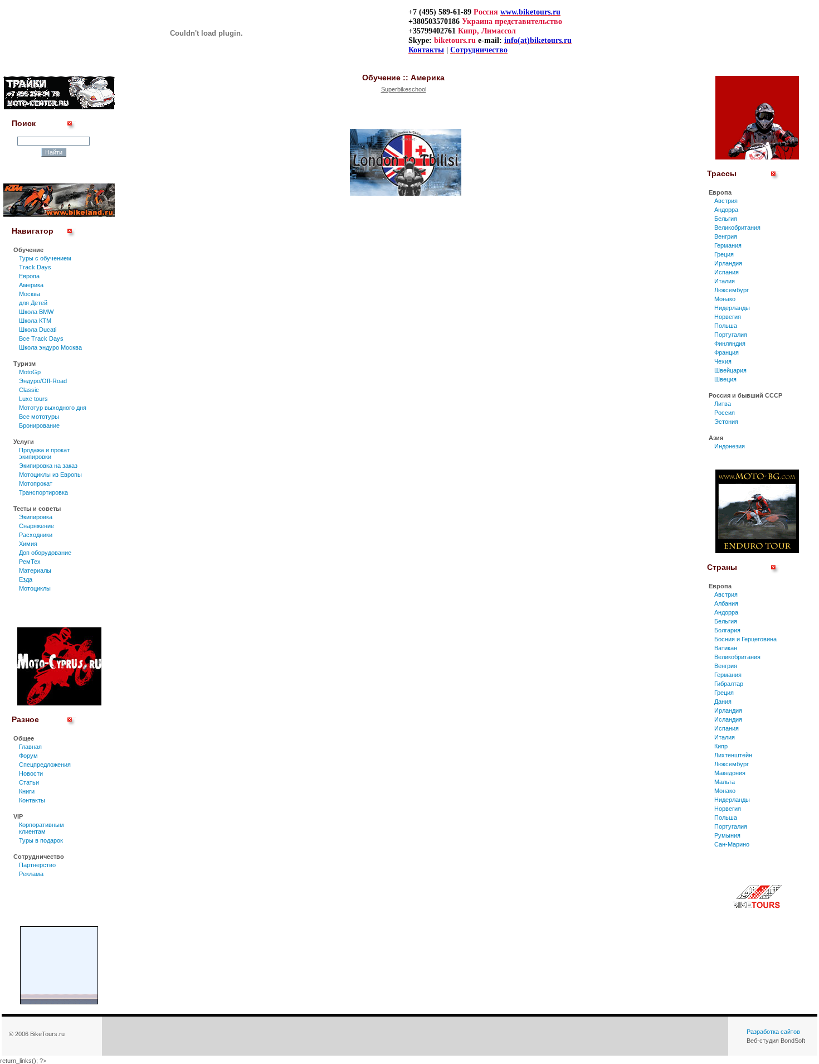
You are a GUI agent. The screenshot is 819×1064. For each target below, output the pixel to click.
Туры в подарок (41, 840)
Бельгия (725, 218)
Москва (29, 294)
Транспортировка (43, 492)
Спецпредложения (45, 764)
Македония (729, 773)
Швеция (725, 379)
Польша (725, 325)
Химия (28, 543)
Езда (25, 579)
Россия (724, 412)
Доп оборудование (45, 552)
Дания (723, 701)
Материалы (35, 570)
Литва (722, 403)
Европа (29, 276)
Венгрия (725, 236)
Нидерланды (732, 307)
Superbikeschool (403, 89)
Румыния (727, 835)
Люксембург (731, 290)
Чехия (723, 361)
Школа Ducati (37, 329)
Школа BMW (36, 311)
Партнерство (37, 865)
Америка (31, 285)
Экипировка (35, 517)
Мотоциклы (35, 588)
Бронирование (39, 425)
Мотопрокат (35, 483)
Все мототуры (39, 416)
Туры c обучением (45, 258)
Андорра (726, 209)
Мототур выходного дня (52, 407)
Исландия (728, 719)
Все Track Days (41, 338)
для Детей (33, 302)
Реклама (31, 873)
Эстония (726, 421)
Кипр (721, 746)
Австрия (726, 200)
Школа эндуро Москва (50, 347)
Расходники (35, 534)
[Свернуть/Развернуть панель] (71, 129)
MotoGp (30, 372)
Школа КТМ (35, 320)
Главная (30, 746)
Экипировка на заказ (48, 465)
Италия (724, 281)
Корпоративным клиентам (41, 828)
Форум (28, 755)
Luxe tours (33, 398)
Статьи (29, 782)
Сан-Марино (731, 844)
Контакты (32, 800)
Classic (29, 389)
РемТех (30, 561)
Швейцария (730, 370)
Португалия (730, 334)
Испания (726, 272)
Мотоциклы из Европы (50, 474)
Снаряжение (36, 526)
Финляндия (729, 343)
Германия (728, 245)
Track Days (35, 267)
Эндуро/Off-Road (43, 381)
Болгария (727, 630)
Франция (726, 352)
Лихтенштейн (733, 755)
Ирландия (728, 263)
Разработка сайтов (773, 1031)
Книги (27, 791)
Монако (724, 299)
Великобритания (737, 227)
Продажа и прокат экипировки (44, 453)
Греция (724, 254)
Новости (31, 773)
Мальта (724, 781)
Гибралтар (728, 683)
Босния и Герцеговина (745, 639)
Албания (726, 603)
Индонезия (729, 446)
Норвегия (727, 316)
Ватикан (725, 648)
